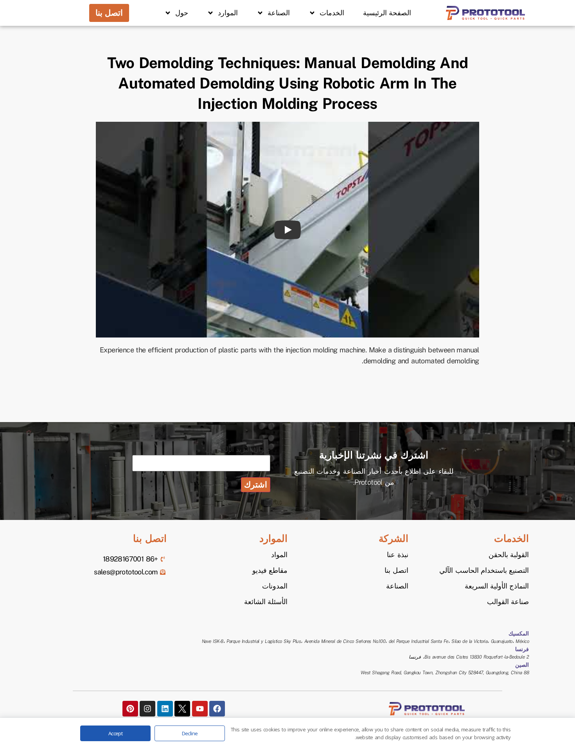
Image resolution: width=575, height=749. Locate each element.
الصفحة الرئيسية (387, 13)
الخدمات (332, 13)
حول (181, 13)
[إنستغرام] (147, 709)
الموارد (228, 13)
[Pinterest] (130, 709)
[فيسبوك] (217, 709)
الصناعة (279, 13)
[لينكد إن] (165, 709)
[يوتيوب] (200, 709)
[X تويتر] (182, 709)
